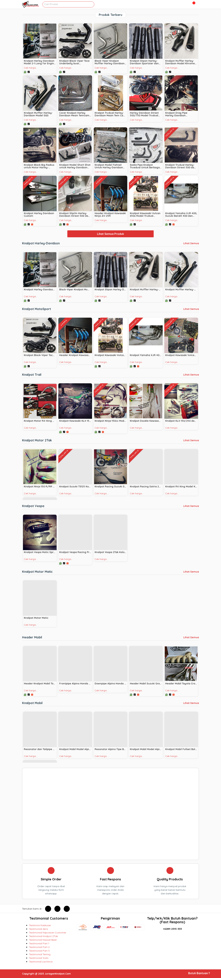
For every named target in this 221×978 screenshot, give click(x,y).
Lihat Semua (191, 243)
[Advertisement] (110, 813)
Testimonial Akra (38, 928)
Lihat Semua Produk (110, 234)
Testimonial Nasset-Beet (43, 939)
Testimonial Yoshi (38, 958)
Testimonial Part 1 (39, 943)
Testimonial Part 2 (39, 947)
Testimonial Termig (39, 954)
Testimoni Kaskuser (40, 925)
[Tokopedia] (25, 71)
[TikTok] (28, 71)
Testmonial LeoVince (40, 961)
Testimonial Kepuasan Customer (47, 932)
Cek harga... (30, 67)
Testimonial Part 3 (39, 950)
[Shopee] (32, 223)
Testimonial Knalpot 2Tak (43, 936)
